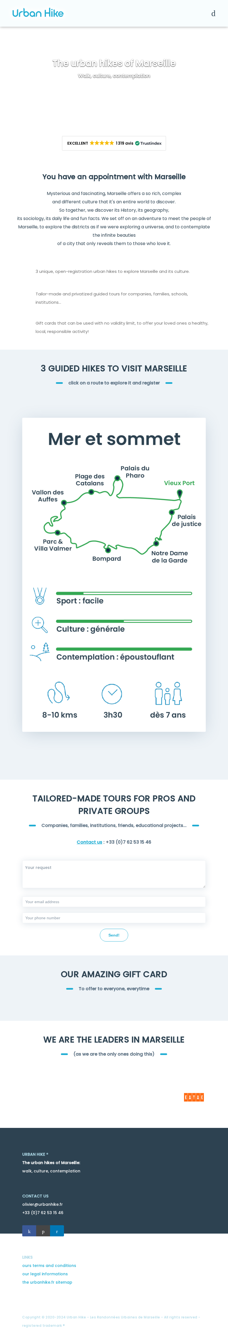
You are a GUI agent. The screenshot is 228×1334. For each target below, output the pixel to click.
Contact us (89, 842)
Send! (114, 935)
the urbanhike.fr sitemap (47, 1282)
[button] (114, 143)
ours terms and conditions (49, 1265)
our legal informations (45, 1274)
